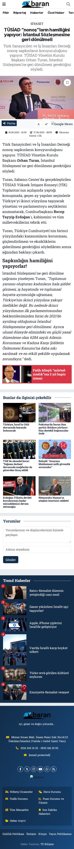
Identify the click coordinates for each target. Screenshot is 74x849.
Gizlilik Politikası (13, 834)
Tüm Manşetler (19, 810)
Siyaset (37, 24)
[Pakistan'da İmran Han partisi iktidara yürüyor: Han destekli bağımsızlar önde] (55, 412)
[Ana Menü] (4, 4)
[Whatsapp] (47, 769)
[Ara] (68, 4)
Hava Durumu (52, 791)
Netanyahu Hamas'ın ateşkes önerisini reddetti (54, 499)
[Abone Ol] (62, 124)
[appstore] (37, 778)
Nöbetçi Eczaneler (21, 791)
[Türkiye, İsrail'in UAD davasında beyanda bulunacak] (19, 412)
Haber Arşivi (18, 820)
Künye (42, 834)
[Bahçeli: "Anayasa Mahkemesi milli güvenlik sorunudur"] (55, 449)
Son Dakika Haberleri (48, 811)
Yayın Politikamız (60, 834)
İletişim (31, 834)
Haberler (36, 12)
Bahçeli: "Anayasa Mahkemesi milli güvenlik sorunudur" (54, 464)
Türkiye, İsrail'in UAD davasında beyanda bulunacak (16, 427)
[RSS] (54, 769)
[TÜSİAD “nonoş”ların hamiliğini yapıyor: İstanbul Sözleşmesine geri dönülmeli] (37, 97)
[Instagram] (34, 769)
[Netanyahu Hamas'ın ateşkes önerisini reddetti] (55, 486)
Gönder (11, 560)
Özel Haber (56, 12)
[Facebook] (20, 769)
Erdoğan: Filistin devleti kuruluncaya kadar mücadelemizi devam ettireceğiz (17, 502)
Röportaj (19, 12)
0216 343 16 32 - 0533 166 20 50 (39, 748)
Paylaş (11, 123)
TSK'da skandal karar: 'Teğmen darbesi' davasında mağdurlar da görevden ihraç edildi (17, 465)
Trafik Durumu (19, 798)
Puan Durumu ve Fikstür (51, 800)
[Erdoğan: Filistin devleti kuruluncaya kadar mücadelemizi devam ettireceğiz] (19, 486)
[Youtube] (40, 769)
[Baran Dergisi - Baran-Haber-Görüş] (35, 3)
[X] (27, 769)
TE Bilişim (47, 844)
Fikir (6, 12)
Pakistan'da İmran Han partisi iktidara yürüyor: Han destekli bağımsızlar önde (53, 429)
